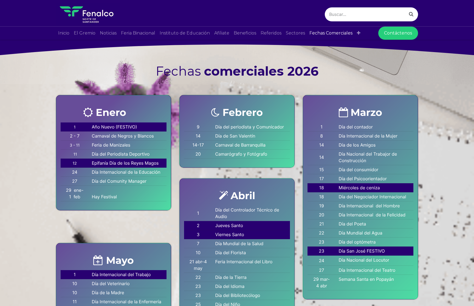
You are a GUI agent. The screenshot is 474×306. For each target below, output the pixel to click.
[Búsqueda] (411, 14)
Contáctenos (398, 33)
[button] (359, 33)
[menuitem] (64, 33)
